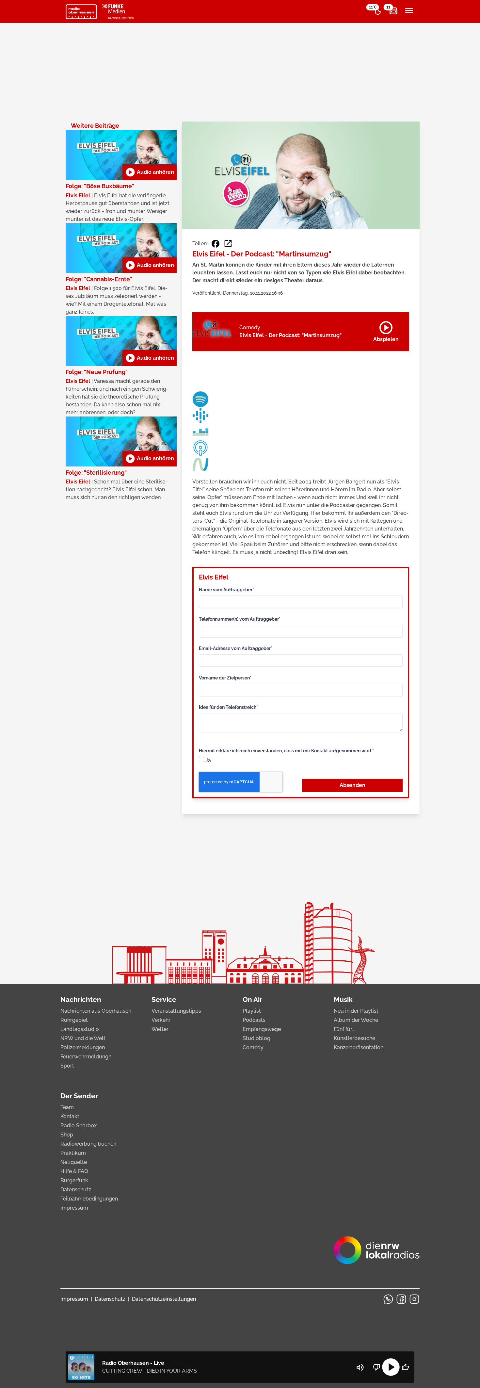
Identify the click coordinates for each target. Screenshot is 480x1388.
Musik (343, 999)
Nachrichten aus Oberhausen (95, 1011)
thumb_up (405, 1367)
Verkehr (161, 1020)
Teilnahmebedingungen (89, 1199)
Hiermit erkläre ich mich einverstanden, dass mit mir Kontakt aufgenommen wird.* (286, 750)
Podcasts (254, 1020)
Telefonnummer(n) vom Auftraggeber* (239, 619)
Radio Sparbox (78, 1125)
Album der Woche (356, 1020)
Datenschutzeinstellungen (164, 1299)
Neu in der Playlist (356, 1011)
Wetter (160, 1029)
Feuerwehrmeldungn (85, 1056)
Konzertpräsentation (358, 1047)
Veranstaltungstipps (176, 1011)
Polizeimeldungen (82, 1047)
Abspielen (386, 330)
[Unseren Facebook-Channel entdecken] (401, 1299)
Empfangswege (262, 1029)
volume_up (360, 1367)
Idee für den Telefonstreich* (228, 707)
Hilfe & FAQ (74, 1171)
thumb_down (376, 1367)
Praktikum (73, 1153)
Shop (66, 1135)
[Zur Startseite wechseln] (81, 12)
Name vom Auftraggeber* (226, 589)
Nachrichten (80, 999)
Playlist (252, 1011)
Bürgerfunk (74, 1180)
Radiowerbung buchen (88, 1144)
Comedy (253, 1047)
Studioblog (256, 1038)
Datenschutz (75, 1189)
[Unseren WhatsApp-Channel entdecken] (388, 1299)
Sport (67, 1066)
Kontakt (69, 1116)
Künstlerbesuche (354, 1038)
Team (67, 1107)
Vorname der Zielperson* (225, 677)
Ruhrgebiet (74, 1020)
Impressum (74, 1208)
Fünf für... (344, 1029)
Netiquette (73, 1162)
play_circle (390, 1367)
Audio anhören (149, 172)
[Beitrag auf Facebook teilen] (215, 244)
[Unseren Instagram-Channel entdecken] (414, 1299)
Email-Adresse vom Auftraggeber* (235, 648)
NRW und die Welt (82, 1038)
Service (164, 999)
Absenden (352, 785)
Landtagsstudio (79, 1029)
